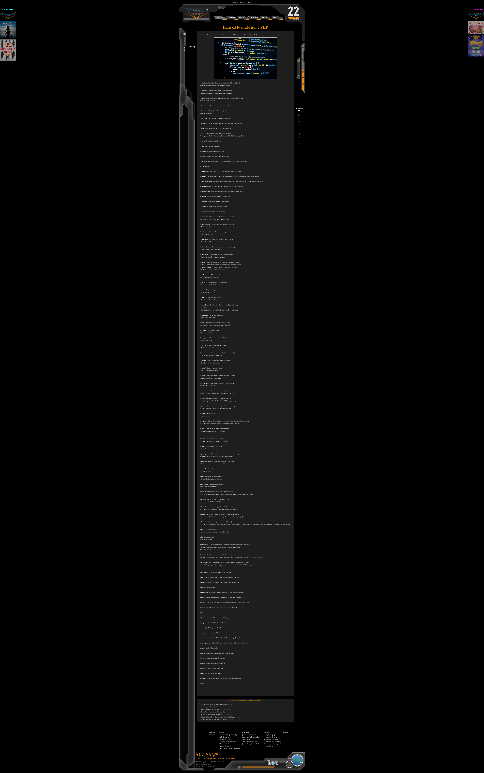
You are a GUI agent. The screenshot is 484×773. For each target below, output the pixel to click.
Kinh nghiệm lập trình (270, 737)
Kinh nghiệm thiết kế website (272, 741)
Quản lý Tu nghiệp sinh (249, 735)
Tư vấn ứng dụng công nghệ (228, 735)
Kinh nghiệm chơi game (271, 739)
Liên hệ (285, 732)
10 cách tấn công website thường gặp (211, 714)
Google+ (242, 2)
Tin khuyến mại (268, 746)
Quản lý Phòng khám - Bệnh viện (252, 744)
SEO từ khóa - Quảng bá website (229, 748)
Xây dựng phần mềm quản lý (228, 741)
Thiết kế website (224, 744)
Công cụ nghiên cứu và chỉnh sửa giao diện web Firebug (217, 717)
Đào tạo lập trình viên (225, 739)
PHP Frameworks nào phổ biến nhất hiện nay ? (214, 704)
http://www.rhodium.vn (208, 766)
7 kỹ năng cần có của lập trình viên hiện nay (214, 707)
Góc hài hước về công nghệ (272, 744)
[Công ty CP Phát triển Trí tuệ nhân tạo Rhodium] (196, 19)
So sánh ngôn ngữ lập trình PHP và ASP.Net (213, 719)
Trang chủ (212, 735)
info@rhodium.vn (206, 764)
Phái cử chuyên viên (225, 737)
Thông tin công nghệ (270, 735)
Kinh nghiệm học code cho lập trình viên (213, 712)
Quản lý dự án (246, 739)
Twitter (250, 2)
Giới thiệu (212, 732)
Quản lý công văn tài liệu (249, 741)
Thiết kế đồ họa (224, 746)
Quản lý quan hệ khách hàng (250, 737)
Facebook (235, 2)
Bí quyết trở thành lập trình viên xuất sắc (212, 709)
